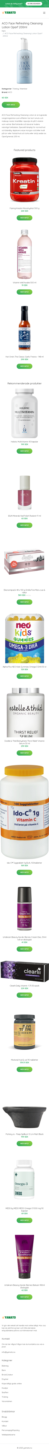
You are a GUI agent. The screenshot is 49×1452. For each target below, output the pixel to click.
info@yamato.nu (8, 1352)
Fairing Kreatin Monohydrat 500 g (24, 208)
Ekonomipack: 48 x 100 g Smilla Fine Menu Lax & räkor (24, 591)
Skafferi (5, 1392)
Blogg (4, 1417)
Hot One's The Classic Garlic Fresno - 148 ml (25, 357)
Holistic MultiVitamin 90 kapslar (24, 441)
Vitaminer (23, 89)
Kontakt (5, 1421)
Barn (4, 1370)
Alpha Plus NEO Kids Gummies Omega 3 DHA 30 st (24, 667)
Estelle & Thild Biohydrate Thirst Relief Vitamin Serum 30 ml (24, 742)
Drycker (5, 1379)
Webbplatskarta (8, 1435)
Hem (4, 31)
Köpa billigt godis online (12, 1383)
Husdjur (5, 1388)
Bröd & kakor (7, 1375)
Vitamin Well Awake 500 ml (24, 282)
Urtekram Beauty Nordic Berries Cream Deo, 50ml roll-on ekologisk (24, 938)
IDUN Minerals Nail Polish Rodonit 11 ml (24, 516)
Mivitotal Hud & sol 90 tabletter (24, 1060)
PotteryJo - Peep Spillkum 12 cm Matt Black (24, 1134)
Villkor (4, 1426)
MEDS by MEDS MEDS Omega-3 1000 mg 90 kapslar (25, 1209)
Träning (15, 89)
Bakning (5, 1366)
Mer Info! (11, 105)
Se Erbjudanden (34, 4)
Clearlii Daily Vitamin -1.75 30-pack (24, 986)
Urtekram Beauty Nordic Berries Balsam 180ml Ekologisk (24, 1286)
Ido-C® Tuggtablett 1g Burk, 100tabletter (24, 863)
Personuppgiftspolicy (11, 1430)
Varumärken (7, 1401)
